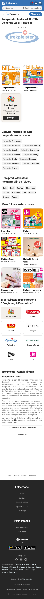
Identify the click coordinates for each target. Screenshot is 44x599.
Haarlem (31, 163)
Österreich (19, 564)
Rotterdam (11, 145)
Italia (21, 569)
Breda (10, 159)
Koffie (5, 188)
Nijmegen (27, 159)
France (5, 569)
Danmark (31, 567)
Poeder (15, 197)
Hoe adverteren (22, 527)
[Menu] (40, 3)
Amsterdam (12, 141)
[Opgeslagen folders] (31, 3)
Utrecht (10, 150)
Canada (5, 567)
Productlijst (22, 511)
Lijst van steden (22, 506)
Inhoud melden (22, 502)
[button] (36, 3)
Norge (33, 569)
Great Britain (13, 569)
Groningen (30, 150)
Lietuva (26, 569)
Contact (22, 498)
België (33, 564)
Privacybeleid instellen (22, 585)
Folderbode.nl (28, 579)
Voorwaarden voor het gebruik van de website (22, 589)
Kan (24, 192)
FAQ (22, 493)
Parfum (20, 188)
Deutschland (22, 567)
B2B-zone (22, 532)
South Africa (14, 572)
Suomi (38, 567)
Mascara (32, 192)
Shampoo (16, 192)
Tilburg (30, 154)
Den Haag (31, 145)
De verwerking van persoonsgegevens (22, 594)
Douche (6, 192)
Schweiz (12, 567)
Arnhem (10, 168)
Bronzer (6, 197)
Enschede (11, 163)
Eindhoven (11, 154)
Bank (12, 188)
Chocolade (30, 188)
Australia (27, 564)
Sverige (5, 572)
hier (16, 420)
